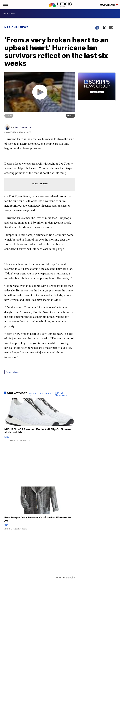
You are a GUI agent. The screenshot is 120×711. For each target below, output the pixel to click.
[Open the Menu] (5, 4)
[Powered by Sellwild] (70, 577)
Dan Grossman (23, 127)
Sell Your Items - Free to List (40, 394)
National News (16, 27)
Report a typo (12, 372)
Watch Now (108, 4)
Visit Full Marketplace (61, 394)
